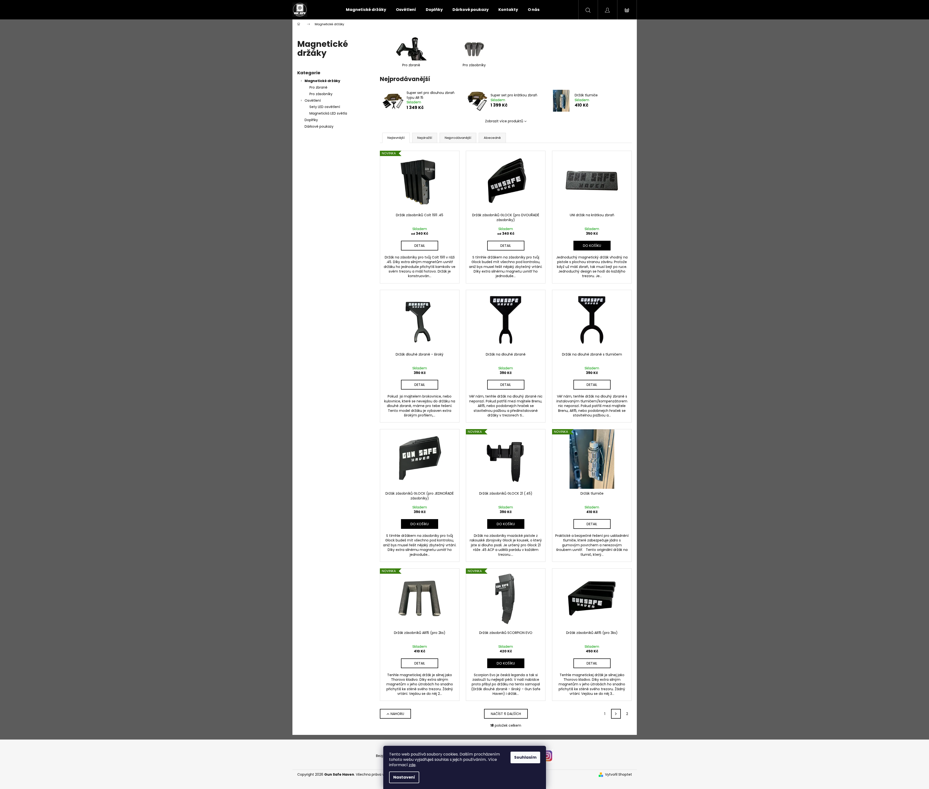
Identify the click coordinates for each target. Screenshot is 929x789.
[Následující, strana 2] (616, 714)
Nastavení (404, 777)
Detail (419, 245)
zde (412, 765)
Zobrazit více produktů (504, 121)
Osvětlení (313, 100)
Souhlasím (525, 757)
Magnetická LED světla (328, 113)
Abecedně (492, 137)
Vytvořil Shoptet (618, 774)
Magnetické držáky (322, 80)
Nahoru (397, 713)
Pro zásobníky (320, 93)
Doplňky (311, 119)
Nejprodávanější (458, 137)
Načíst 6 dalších (506, 713)
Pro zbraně (318, 87)
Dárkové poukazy (319, 126)
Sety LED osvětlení (324, 106)
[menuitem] (366, 9)
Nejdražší (424, 137)
